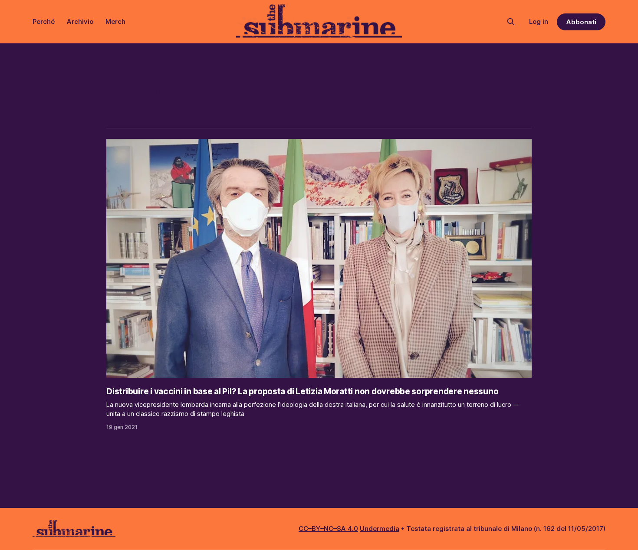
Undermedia (379, 528)
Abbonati (581, 22)
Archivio (80, 21)
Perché (44, 21)
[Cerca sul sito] (511, 22)
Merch (115, 21)
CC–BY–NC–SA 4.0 (328, 528)
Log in (538, 21)
